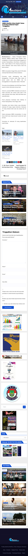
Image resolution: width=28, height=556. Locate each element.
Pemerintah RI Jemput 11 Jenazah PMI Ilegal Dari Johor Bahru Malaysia (7, 153)
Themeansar (24, 546)
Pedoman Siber (22, 549)
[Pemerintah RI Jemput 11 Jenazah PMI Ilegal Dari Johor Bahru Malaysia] (7, 148)
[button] (23, 16)
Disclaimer (8, 549)
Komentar (4, 240)
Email (4, 274)
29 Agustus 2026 (8, 479)
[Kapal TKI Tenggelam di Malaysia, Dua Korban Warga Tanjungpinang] (7, 132)
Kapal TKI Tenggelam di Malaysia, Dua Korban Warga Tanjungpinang (7, 137)
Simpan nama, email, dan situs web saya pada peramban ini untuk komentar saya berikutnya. (13, 292)
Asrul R (5, 28)
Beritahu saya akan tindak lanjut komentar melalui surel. (13, 299)
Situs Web (4, 281)
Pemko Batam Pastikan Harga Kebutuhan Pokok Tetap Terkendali (12, 491)
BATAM (5, 473)
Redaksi (23, 553)
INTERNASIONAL (5, 21)
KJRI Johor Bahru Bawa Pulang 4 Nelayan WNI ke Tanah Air (13, 221)
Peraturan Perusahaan (7, 553)
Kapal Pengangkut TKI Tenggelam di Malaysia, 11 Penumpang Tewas (20, 167)
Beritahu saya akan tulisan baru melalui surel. (14, 303)
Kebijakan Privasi (14, 549)
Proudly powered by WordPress (7, 546)
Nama (4, 266)
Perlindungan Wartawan (16, 553)
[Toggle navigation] (13, 17)
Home (4, 549)
